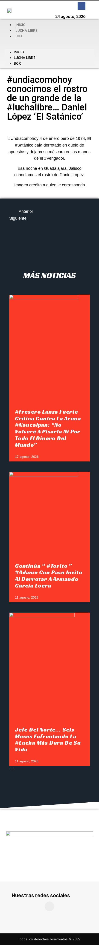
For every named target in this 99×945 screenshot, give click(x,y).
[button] (49, 44)
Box (19, 36)
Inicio (20, 25)
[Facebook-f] (81, 6)
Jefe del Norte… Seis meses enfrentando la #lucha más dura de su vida (48, 739)
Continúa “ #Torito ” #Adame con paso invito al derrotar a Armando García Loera (48, 575)
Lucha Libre (26, 31)
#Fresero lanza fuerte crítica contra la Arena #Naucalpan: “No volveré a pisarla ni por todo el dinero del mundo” (48, 428)
